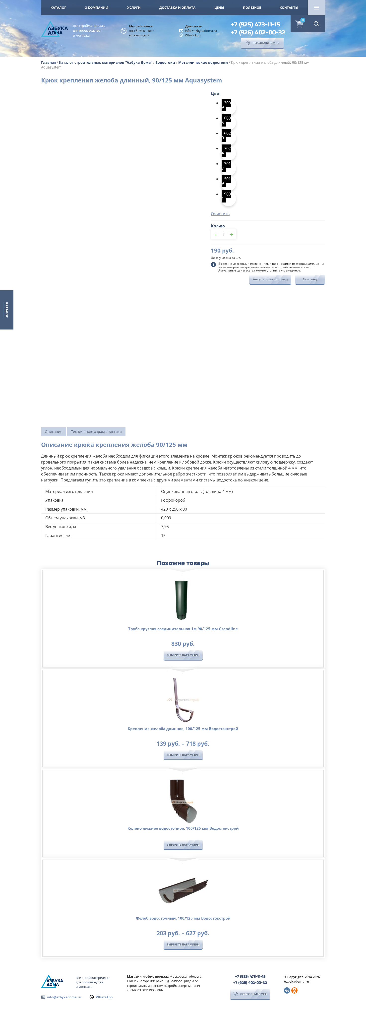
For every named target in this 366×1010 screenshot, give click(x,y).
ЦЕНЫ (219, 7)
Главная (48, 62)
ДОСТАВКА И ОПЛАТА (177, 7)
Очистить (220, 213)
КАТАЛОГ (58, 7)
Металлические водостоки (203, 62)
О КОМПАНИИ (96, 7)
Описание (53, 431)
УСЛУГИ (134, 7)
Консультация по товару (270, 279)
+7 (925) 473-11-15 (255, 24)
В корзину (310, 279)
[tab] (53, 431)
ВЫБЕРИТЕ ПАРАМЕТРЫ (183, 655)
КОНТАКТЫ (289, 7)
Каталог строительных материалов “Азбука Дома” (105, 62)
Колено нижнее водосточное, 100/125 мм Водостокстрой (183, 828)
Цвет (216, 93)
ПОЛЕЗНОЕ (252, 7)
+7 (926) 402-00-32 (258, 32)
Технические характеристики (96, 431)
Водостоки (165, 62)
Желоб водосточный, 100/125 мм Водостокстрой (183, 918)
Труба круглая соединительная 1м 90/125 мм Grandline (183, 628)
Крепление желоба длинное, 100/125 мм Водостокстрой (183, 728)
